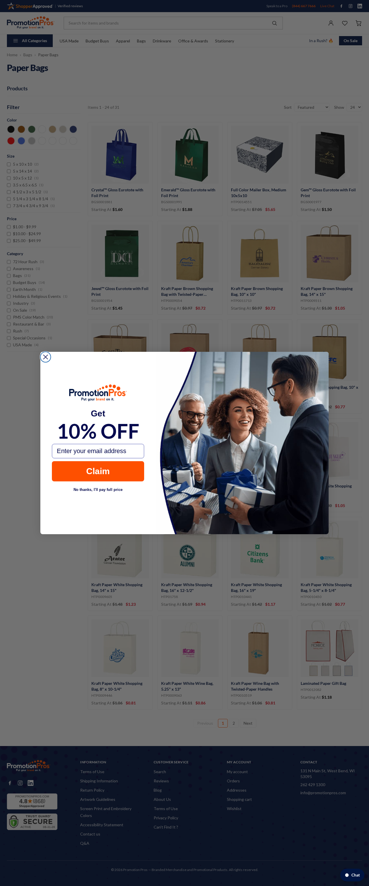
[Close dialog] (45, 357)
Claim (98, 471)
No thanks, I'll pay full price (98, 489)
